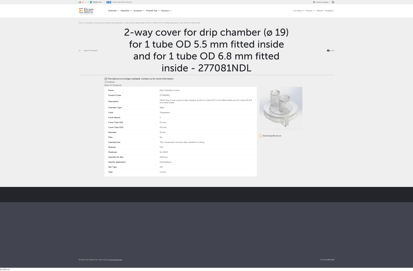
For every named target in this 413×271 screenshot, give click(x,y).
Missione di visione (213, 240)
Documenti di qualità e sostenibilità (283, 240)
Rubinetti (112, 10)
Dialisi (145, 240)
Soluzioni (165, 10)
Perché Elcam (211, 237)
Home (81, 23)
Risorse (309, 10)
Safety (97, 2)
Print (332, 51)
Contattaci (329, 10)
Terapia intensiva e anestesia (153, 237)
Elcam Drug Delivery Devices (122, 2)
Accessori (137, 10)
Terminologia (275, 243)
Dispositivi (125, 10)
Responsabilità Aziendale (216, 243)
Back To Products (91, 51)
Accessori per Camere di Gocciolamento (109, 23)
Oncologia (147, 246)
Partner (320, 10)
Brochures (274, 237)
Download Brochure (272, 136)
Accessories (89, 23)
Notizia (273, 249)
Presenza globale (213, 246)
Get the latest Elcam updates (157, 205)
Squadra (209, 249)
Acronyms (274, 246)
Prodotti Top (151, 10)
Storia (208, 254)
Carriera (209, 251)
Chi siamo (297, 10)
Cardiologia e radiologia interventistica (158, 243)
